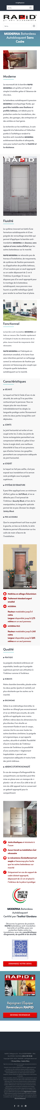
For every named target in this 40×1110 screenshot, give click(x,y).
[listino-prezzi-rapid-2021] (20, 975)
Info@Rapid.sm (20, 3)
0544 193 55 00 (27, 1056)
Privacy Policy (16, 1061)
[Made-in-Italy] (20, 888)
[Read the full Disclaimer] (20, 1098)
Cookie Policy (25, 1061)
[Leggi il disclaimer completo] (30, 1091)
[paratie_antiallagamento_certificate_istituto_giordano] (20, 940)
